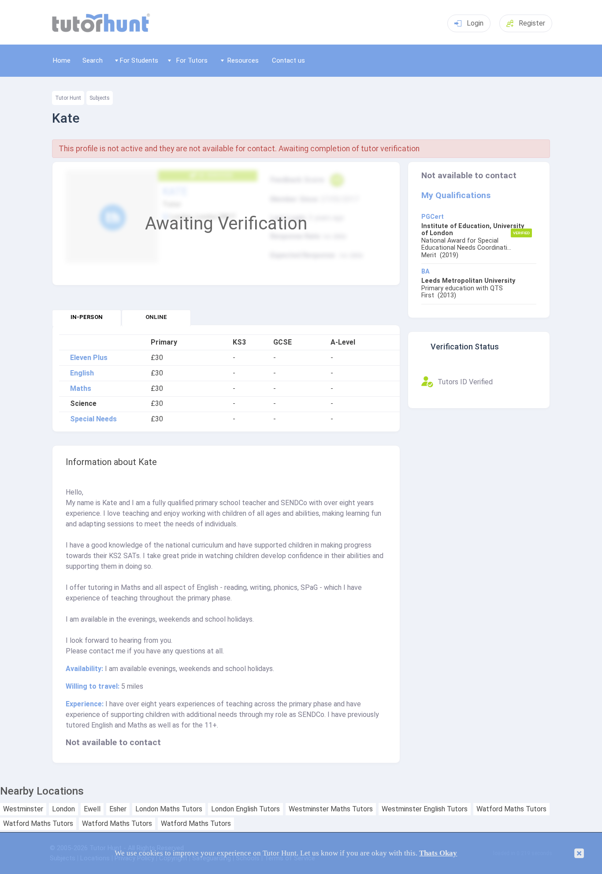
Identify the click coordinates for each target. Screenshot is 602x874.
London (63, 809)
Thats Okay (438, 853)
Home (62, 60)
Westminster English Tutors (425, 809)
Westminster (23, 809)
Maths (80, 389)
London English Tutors (245, 809)
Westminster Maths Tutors (331, 809)
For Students (139, 60)
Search (92, 60)
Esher (117, 809)
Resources (243, 60)
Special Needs (93, 419)
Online (156, 317)
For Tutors (192, 60)
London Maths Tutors (168, 809)
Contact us (288, 60)
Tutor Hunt (68, 98)
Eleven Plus (89, 358)
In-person (87, 317)
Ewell (92, 809)
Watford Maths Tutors (511, 809)
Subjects (99, 98)
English (82, 373)
